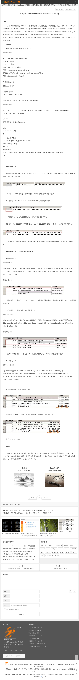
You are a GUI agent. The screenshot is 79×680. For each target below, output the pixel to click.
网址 (5, 600)
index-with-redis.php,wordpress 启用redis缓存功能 (19, 546)
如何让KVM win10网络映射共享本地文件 (16, 554)
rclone (66, 549)
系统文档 (43, 545)
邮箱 (6, 596)
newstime (55, 552)
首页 (5, 5)
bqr (42, 555)
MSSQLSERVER (32, 5)
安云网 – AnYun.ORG (12, 2)
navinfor (51, 545)
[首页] (76, 656)
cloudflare (59, 545)
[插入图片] (74, 591)
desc (61, 552)
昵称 (6, 591)
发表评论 (60, 9)
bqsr (42, 552)
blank (57, 555)
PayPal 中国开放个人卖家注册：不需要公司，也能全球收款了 (22, 559)
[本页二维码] (76, 673)
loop (71, 545)
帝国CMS (73, 549)
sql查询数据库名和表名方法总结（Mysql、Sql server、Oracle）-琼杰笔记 (48, 536)
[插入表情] (70, 591)
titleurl (43, 549)
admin (40, 510)
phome (68, 552)
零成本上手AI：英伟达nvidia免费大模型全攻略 (18, 551)
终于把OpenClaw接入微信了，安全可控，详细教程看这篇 (21, 548)
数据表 (66, 545)
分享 (46, 498)
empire (74, 552)
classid (48, 552)
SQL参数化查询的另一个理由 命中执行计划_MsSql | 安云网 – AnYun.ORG (33, 513)
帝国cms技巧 (49, 555)
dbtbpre (54, 549)
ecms (60, 549)
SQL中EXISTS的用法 (65, 531)
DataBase (20, 5)
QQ (5, 605)
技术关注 (11, 5)
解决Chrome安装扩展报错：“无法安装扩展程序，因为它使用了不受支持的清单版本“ (29, 556)
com (48, 549)
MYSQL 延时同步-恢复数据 (10, 533)
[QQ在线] (11, 651)
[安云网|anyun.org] (43, 677)
